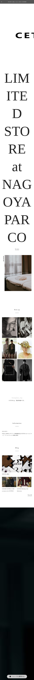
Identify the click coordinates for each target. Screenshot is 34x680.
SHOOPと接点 (5, 474)
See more (17, 249)
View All (30, 495)
